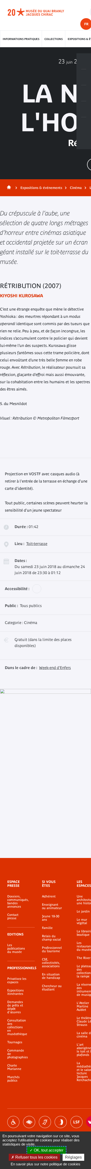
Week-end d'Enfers (55, 667)
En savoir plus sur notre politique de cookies (45, 1164)
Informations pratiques (21, 39)
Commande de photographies (17, 1054)
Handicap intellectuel (61, 1122)
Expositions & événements (41, 188)
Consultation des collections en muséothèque (17, 1027)
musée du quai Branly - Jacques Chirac (41, 12)
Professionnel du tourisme (52, 949)
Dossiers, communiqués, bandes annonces (17, 901)
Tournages (14, 1042)
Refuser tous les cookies (36, 1157)
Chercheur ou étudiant (52, 987)
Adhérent (49, 896)
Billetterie (83, 61)
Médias (83, 109)
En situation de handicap (51, 976)
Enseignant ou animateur (52, 906)
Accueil (8, 187)
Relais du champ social (51, 938)
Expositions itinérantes (15, 992)
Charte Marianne (14, 1067)
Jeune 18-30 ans (50, 918)
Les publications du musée (16, 948)
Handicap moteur (13, 1122)
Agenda (83, 93)
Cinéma (76, 188)
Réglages (73, 1157)
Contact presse (12, 916)
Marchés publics (13, 1078)
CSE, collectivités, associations (51, 963)
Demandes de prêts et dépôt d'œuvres (15, 1007)
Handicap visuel (29, 1122)
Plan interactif (83, 125)
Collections (53, 39)
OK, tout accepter (48, 1150)
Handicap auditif (45, 1122)
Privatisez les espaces (16, 980)
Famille (47, 928)
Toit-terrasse (36, 543)
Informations (83, 77)
